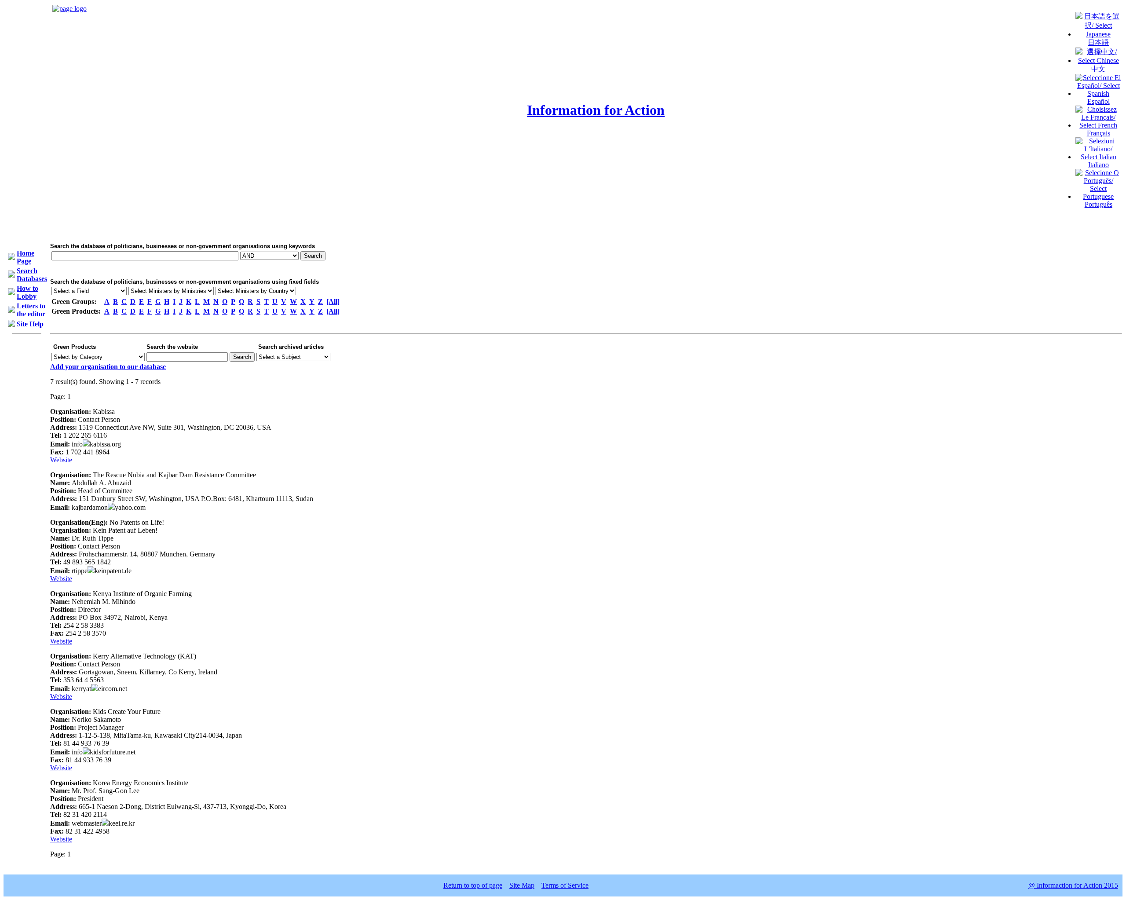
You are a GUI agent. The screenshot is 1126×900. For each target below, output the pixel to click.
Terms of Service (565, 885)
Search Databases (32, 274)
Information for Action (596, 110)
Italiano (1098, 164)
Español (1098, 101)
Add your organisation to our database (108, 366)
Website (61, 460)
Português (1098, 204)
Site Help (30, 324)
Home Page (25, 257)
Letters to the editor (31, 310)
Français (1098, 133)
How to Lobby (27, 292)
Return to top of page (472, 885)
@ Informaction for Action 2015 (1073, 885)
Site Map (521, 885)
